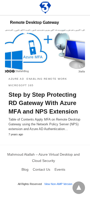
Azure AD (16, 78)
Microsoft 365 (21, 85)
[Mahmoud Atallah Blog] (45, 8)
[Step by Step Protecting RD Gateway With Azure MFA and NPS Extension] (45, 51)
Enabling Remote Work (46, 78)
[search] (82, 8)
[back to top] (78, 187)
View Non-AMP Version (58, 183)
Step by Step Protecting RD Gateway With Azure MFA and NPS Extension (43, 103)
